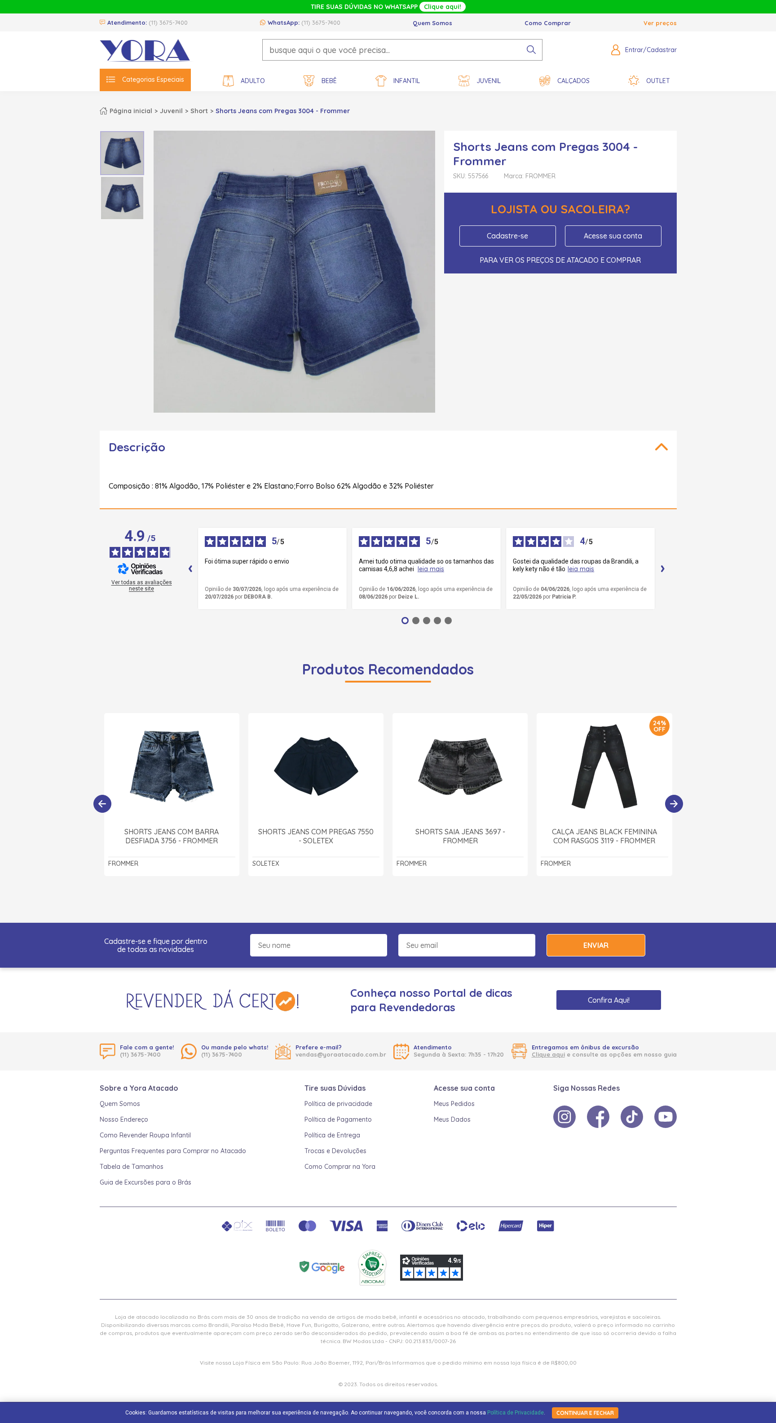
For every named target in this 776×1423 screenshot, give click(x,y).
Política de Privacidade (515, 1413)
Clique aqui (548, 1054)
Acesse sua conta (613, 235)
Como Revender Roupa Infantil (145, 1135)
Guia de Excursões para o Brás (145, 1182)
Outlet (658, 81)
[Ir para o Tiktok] (632, 1117)
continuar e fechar (585, 1413)
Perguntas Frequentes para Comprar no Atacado (173, 1151)
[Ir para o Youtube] (665, 1117)
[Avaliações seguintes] (663, 568)
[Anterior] (102, 804)
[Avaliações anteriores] (190, 568)
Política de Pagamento (338, 1119)
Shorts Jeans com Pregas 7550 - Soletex (316, 836)
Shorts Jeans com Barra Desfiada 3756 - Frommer (171, 836)
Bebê (329, 81)
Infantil (406, 81)
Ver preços (660, 22)
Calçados (573, 81)
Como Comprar (548, 22)
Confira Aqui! (609, 1000)
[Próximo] (674, 804)
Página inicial (131, 111)
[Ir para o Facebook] (598, 1117)
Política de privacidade (338, 1104)
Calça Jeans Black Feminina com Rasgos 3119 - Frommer (604, 836)
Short (199, 111)
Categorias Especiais (153, 79)
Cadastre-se (507, 235)
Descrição (137, 447)
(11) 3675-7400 (168, 22)
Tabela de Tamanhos (131, 1167)
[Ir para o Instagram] (564, 1117)
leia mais (431, 569)
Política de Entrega (332, 1135)
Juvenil (488, 81)
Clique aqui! (442, 7)
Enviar (595, 945)
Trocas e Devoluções (335, 1151)
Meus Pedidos (454, 1104)
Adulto (253, 81)
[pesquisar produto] (531, 49)
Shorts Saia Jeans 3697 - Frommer (460, 836)
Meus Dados (452, 1119)
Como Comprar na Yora (339, 1167)
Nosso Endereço (124, 1119)
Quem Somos (432, 22)
